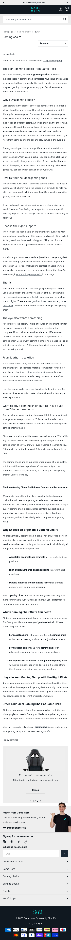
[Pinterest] (12, 841)
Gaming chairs (24, 31)
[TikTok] (26, 841)
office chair (44, 114)
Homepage (8, 31)
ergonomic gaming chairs (29, 274)
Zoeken (64, 19)
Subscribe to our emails (15, 846)
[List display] (67, 54)
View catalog (4, 9)
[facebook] (19, 842)
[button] (3, 2)
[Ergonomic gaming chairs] (35, 759)
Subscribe (64, 853)
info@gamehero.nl (16, 827)
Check (35, 790)
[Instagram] (4, 841)
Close (35, 861)
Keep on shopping (52, 60)
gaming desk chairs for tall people (29, 297)
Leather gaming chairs (35, 371)
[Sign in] (60, 9)
